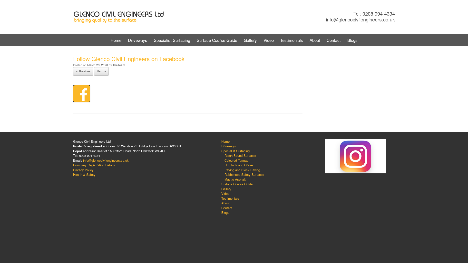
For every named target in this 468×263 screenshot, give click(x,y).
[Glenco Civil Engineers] (119, 17)
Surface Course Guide (217, 40)
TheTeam (119, 65)
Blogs (352, 40)
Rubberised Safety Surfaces (244, 174)
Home (116, 40)
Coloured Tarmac (236, 160)
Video (268, 40)
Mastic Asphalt (235, 179)
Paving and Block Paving (242, 170)
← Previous (83, 71)
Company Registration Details (94, 165)
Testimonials (291, 40)
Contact (334, 40)
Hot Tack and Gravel (239, 165)
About (315, 40)
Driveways (137, 40)
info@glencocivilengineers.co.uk (360, 19)
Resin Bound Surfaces (240, 155)
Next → (101, 71)
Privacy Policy (83, 170)
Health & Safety (84, 174)
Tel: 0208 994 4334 (374, 13)
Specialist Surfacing (172, 40)
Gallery (250, 40)
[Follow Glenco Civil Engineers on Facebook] (81, 100)
